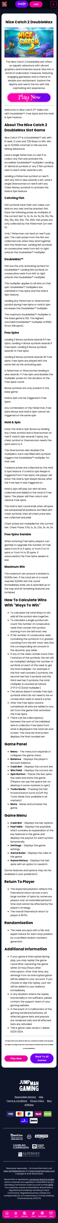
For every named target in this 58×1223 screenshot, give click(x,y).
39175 (50, 1185)
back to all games (41, 1058)
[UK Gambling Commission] (21, 1146)
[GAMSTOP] (41, 1137)
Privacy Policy (37, 1100)
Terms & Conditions (17, 1100)
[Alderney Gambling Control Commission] (29, 1154)
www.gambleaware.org (14, 1171)
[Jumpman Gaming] (29, 1090)
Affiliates (29, 1104)
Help (41, 1097)
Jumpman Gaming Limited (41, 1179)
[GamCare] (16, 1137)
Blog (49, 1100)
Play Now (16, 1058)
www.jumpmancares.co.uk (42, 1171)
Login (22, 4)
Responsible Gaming (25, 1097)
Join (36, 4)
